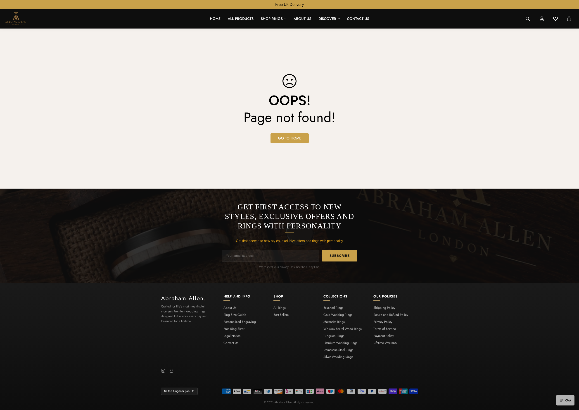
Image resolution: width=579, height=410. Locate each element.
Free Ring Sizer (233, 328)
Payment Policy (383, 335)
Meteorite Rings (334, 321)
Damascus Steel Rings (338, 350)
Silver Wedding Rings (338, 357)
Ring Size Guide (234, 314)
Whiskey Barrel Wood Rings (342, 328)
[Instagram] (163, 371)
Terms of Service (384, 328)
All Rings (279, 307)
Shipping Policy (384, 307)
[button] (569, 19)
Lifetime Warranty (385, 342)
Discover (327, 19)
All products (241, 19)
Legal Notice (231, 335)
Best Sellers (281, 314)
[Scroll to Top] (570, 385)
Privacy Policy (382, 321)
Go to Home (289, 138)
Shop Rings (272, 19)
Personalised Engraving (239, 321)
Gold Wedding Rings (337, 314)
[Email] (171, 371)
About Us (302, 19)
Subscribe (340, 255)
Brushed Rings (333, 307)
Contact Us (358, 19)
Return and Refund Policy (390, 314)
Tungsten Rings (333, 335)
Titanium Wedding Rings (340, 342)
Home (215, 19)
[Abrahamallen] (15, 19)
